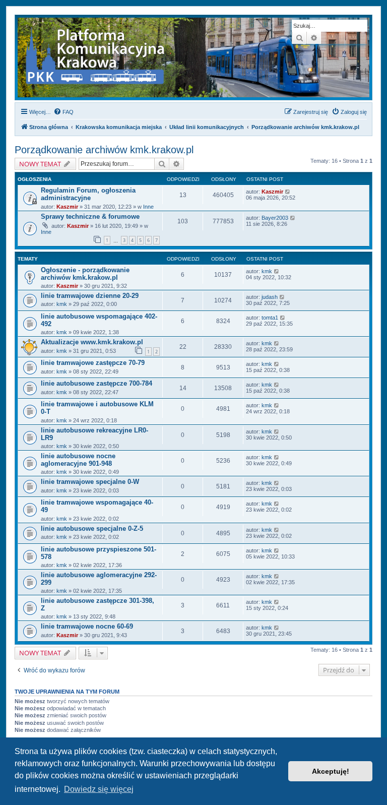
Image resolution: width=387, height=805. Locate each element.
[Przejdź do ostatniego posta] (288, 192)
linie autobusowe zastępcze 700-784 (96, 383)
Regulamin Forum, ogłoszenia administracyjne (88, 194)
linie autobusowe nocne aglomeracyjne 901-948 (78, 459)
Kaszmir (67, 207)
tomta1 (270, 318)
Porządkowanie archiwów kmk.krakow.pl (104, 149)
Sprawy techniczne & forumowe (90, 216)
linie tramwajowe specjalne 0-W (90, 481)
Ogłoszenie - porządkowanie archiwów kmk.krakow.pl (85, 273)
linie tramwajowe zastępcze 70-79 (93, 362)
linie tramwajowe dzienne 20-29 (90, 295)
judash (270, 297)
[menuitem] (63, 112)
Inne (148, 207)
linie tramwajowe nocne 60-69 (87, 626)
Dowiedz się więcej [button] (99, 789)
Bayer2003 (275, 218)
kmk (267, 271)
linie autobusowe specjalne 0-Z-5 (92, 528)
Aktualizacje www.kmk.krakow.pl (92, 342)
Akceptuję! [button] (330, 771)
